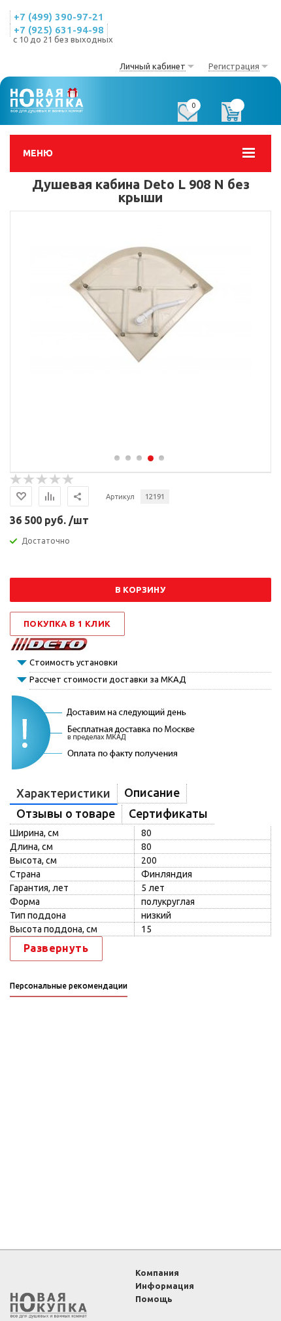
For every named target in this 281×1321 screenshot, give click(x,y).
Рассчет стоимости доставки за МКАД (107, 679)
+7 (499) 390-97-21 (59, 16)
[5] (68, 479)
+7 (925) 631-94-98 (59, 29)
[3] (42, 479)
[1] (16, 479)
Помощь (154, 1298)
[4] (55, 479)
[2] (29, 479)
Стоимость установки (73, 662)
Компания (157, 1272)
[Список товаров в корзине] (238, 116)
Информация (164, 1285)
